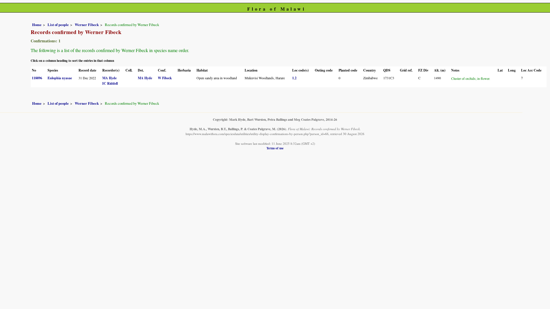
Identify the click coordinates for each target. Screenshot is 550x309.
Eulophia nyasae (60, 78)
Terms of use (275, 148)
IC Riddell (110, 83)
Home (37, 24)
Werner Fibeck (87, 24)
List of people (58, 24)
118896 (37, 78)
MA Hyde (109, 78)
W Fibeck (165, 78)
